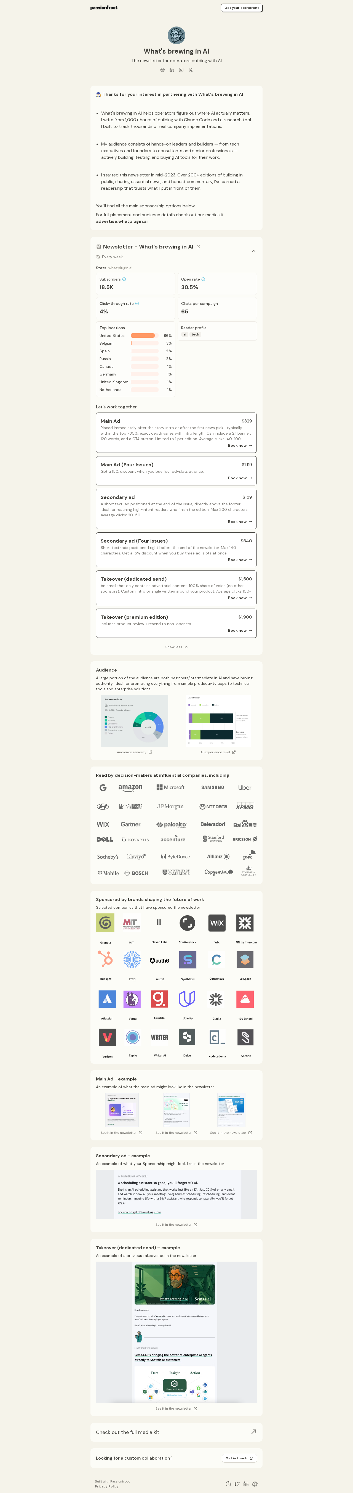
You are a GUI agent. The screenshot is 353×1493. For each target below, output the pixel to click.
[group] (176, 1432)
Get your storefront (241, 8)
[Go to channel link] (198, 246)
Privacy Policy (107, 1486)
